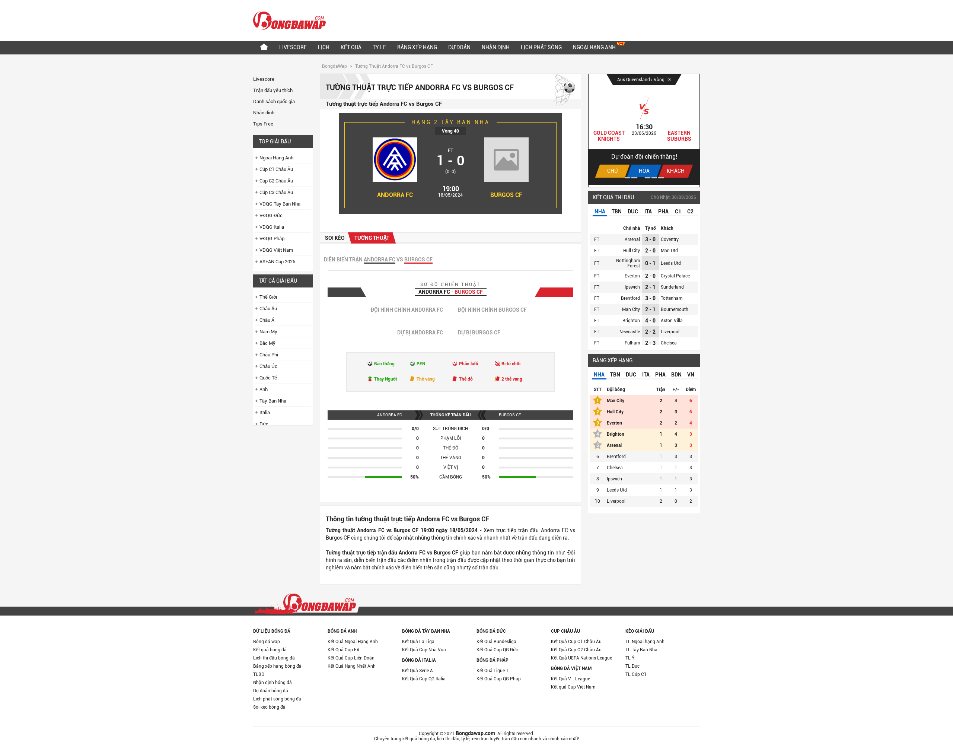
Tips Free (263, 124)
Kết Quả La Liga (418, 641)
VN (690, 375)
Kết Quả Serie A (417, 670)
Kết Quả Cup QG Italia (424, 678)
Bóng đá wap (266, 641)
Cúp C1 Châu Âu (276, 169)
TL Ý (630, 658)
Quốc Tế (268, 378)
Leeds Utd (671, 263)
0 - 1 (650, 263)
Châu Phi (268, 354)
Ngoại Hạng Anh (595, 47)
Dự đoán (459, 47)
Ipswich (632, 287)
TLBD (258, 674)
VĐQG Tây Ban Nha (279, 204)
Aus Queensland (634, 79)
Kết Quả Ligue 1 (492, 670)
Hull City (631, 250)
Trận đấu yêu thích (273, 90)
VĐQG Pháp (271, 238)
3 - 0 (650, 239)
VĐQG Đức (271, 215)
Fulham (632, 343)
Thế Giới (268, 297)
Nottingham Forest (628, 263)
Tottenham (671, 298)
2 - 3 (650, 343)
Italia (264, 412)
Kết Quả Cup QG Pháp (498, 678)
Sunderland (672, 287)
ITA (648, 211)
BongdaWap (334, 66)
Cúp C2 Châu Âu (276, 181)
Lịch (323, 47)
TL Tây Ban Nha (641, 649)
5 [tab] (654, 177)
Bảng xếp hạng (417, 47)
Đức (263, 424)
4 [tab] (647, 177)
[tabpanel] (644, 129)
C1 (678, 211)
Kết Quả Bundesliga (496, 641)
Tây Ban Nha (272, 401)
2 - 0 (650, 251)
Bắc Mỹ (267, 343)
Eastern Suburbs (679, 136)
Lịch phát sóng (541, 47)
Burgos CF (506, 194)
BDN (676, 375)
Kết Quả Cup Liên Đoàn (351, 658)
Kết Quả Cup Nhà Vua (424, 649)
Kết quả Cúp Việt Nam (573, 687)
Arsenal (632, 239)
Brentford (630, 298)
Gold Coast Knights (609, 136)
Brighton (631, 320)
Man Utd (669, 250)
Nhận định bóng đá (272, 682)
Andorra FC (395, 194)
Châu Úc (268, 366)
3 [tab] (641, 177)
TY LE (379, 47)
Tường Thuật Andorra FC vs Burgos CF (394, 66)
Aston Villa (672, 320)
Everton (632, 276)
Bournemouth (674, 309)
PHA (663, 211)
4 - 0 (650, 321)
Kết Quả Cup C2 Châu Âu (576, 649)
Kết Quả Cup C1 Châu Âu (576, 641)
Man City (631, 309)
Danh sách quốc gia (274, 101)
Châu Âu (268, 308)
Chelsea (669, 343)
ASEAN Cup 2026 (277, 261)
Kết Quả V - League (570, 678)
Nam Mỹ (268, 331)
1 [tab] (627, 177)
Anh (263, 389)
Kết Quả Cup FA (344, 649)
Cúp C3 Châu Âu (276, 192)
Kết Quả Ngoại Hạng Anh (353, 641)
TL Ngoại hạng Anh (644, 641)
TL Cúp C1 (636, 674)
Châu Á (266, 320)
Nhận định (496, 47)
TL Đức (632, 666)
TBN (617, 211)
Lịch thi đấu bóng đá (274, 658)
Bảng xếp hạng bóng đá (277, 666)
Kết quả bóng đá (270, 649)
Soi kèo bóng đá (269, 707)
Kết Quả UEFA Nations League (581, 658)
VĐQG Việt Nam (276, 250)
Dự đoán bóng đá (270, 690)
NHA (600, 211)
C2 (690, 211)
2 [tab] (634, 177)
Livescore (293, 47)
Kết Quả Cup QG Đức (497, 649)
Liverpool (670, 331)
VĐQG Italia (271, 227)
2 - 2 (650, 332)
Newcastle (629, 331)
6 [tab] (661, 177)
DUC (633, 211)
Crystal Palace (675, 276)
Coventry (670, 239)
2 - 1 (650, 287)
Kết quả (351, 47)
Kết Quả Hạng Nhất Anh (352, 666)
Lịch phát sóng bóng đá (277, 699)
